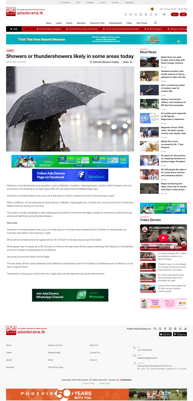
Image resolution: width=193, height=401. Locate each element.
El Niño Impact (144, 29)
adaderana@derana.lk (147, 358)
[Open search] (156, 22)
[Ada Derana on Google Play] (180, 334)
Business (10, 367)
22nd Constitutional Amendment (112, 29)
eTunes (115, 2)
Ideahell (129, 2)
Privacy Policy (89, 383)
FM (78, 2)
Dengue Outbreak (169, 29)
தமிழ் (183, 14)
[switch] (164, 14)
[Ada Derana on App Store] (165, 334)
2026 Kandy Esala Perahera (73, 29)
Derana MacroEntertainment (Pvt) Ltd (162, 367)
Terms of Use (104, 383)
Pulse (102, 2)
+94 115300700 (144, 350)
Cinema (89, 2)
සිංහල (175, 14)
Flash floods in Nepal (40, 29)
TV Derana (65, 2)
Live (15, 29)
